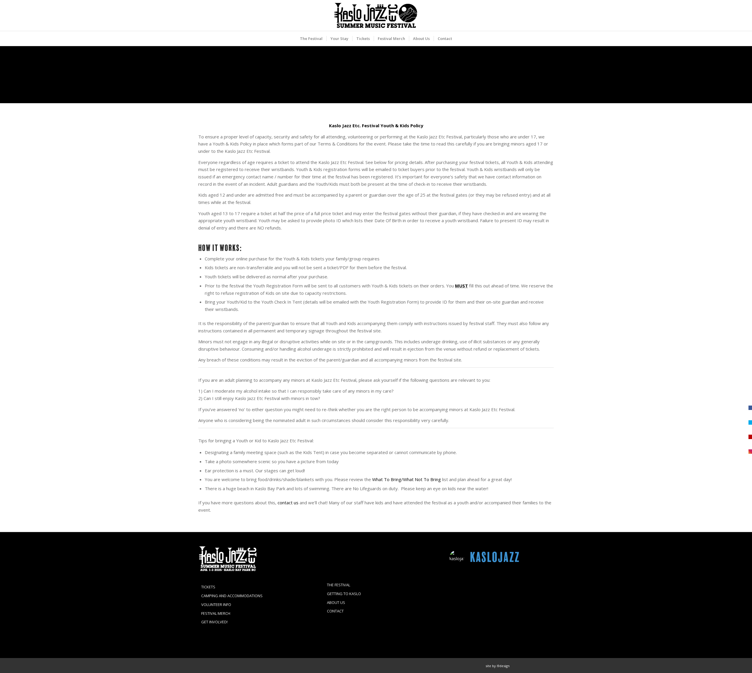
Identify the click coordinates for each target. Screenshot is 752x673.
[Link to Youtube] (549, 665)
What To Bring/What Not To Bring (406, 479)
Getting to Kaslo (344, 593)
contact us (288, 502)
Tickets (208, 587)
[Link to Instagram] (531, 665)
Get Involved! (214, 622)
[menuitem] (311, 38)
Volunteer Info (216, 604)
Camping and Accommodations (232, 595)
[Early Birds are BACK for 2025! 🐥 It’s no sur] (501, 625)
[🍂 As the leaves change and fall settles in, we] (465, 582)
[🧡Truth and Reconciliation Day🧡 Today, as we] (465, 604)
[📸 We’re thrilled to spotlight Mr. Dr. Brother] (537, 582)
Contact (335, 611)
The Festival (338, 584)
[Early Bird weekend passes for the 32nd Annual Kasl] (465, 625)
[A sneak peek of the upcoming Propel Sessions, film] (501, 582)
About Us (336, 602)
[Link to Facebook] (522, 665)
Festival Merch (215, 613)
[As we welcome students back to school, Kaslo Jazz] (537, 625)
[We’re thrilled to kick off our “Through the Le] (537, 604)
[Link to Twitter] (540, 665)
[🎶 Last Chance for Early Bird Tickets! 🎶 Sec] (501, 604)
